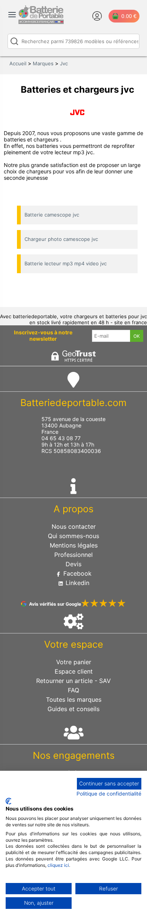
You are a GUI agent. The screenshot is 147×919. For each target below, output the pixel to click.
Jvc (64, 63)
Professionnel (73, 554)
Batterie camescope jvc (51, 215)
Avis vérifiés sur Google (55, 604)
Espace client (74, 671)
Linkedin (76, 583)
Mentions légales (74, 545)
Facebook (76, 573)
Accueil (17, 63)
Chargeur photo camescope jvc (61, 239)
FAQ (73, 690)
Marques (43, 63)
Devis (73, 564)
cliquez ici (58, 865)
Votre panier (73, 662)
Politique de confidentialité (109, 794)
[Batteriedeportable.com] (41, 22)
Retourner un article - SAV (73, 680)
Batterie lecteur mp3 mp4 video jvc (65, 263)
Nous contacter (74, 526)
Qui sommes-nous (73, 536)
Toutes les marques (73, 699)
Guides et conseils (73, 709)
